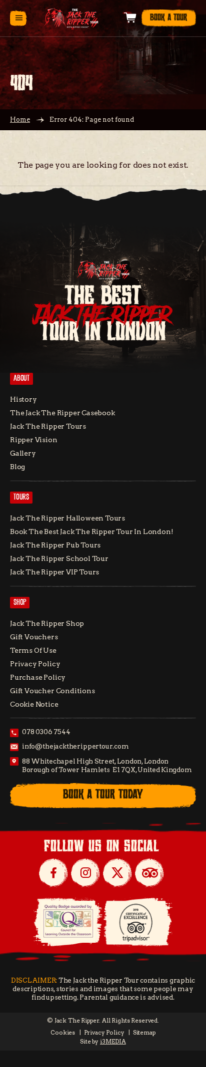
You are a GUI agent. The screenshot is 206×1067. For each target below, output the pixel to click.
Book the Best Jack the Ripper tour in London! (91, 531)
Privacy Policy (35, 664)
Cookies (62, 1032)
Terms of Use (33, 650)
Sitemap (144, 1032)
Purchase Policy (38, 677)
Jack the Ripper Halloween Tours (67, 518)
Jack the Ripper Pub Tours (55, 545)
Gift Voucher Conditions (52, 691)
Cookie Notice (34, 704)
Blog (17, 467)
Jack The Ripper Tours (48, 426)
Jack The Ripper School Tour (59, 558)
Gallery (23, 453)
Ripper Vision (34, 440)
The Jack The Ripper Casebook (62, 413)
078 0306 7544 (46, 732)
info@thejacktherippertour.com (75, 746)
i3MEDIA (113, 1041)
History (23, 399)
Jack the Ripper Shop (47, 623)
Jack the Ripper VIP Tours (54, 572)
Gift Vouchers (34, 637)
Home (20, 119)
